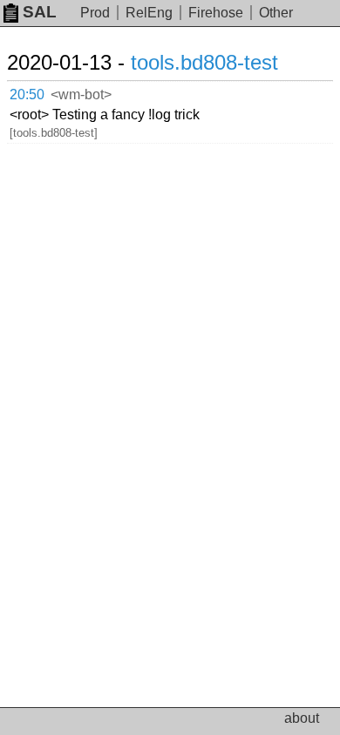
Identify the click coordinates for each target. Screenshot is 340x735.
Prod (95, 12)
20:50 (27, 94)
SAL (40, 12)
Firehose (215, 12)
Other (276, 12)
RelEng (149, 12)
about (301, 718)
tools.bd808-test (204, 62)
